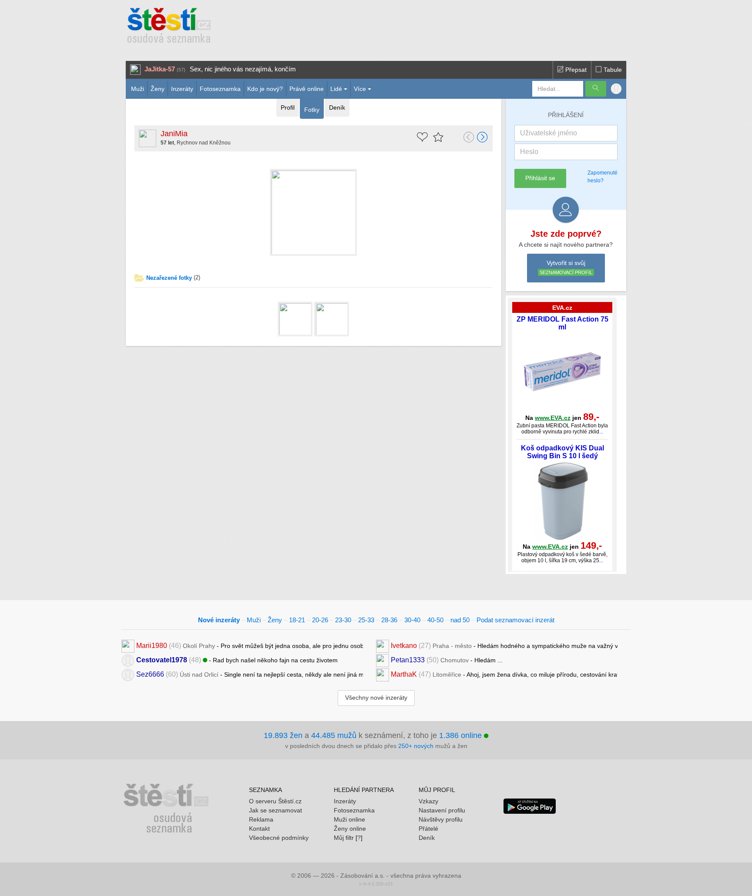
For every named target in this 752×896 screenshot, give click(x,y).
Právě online (306, 88)
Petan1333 (408, 660)
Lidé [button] (336, 88)
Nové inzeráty (219, 620)
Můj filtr (344, 837)
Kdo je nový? (265, 88)
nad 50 (460, 620)
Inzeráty (182, 88)
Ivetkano (404, 645)
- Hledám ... (447, 660)
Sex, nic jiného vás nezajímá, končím (243, 69)
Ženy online (350, 828)
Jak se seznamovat (275, 810)
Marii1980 (151, 645)
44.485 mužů (333, 735)
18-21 (297, 620)
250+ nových (415, 745)
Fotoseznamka (220, 88)
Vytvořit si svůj (566, 267)
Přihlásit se (540, 178)
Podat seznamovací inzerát (515, 620)
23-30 (343, 620)
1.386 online (461, 735)
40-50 (435, 620)
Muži (137, 88)
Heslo (529, 151)
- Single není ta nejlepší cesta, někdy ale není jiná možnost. (249, 674)
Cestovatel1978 (161, 660)
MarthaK (404, 674)
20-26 (320, 620)
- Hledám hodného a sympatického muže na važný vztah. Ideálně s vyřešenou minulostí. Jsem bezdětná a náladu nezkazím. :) (504, 645)
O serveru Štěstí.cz (275, 801)
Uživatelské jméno (548, 133)
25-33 (366, 620)
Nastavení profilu (442, 810)
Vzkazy (428, 801)
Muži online (349, 819)
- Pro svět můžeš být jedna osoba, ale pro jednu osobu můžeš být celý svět (249, 645)
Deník (337, 107)
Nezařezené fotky (169, 278)
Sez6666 (150, 674)
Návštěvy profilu (441, 819)
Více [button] (360, 88)
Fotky (311, 109)
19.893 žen (283, 735)
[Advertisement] (409, 26)
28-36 (389, 620)
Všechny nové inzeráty (376, 697)
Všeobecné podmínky (279, 837)
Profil (288, 107)
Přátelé (428, 828)
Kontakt (259, 828)
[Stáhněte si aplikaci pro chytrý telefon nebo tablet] (530, 805)
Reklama (261, 819)
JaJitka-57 (159, 69)
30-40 (412, 620)
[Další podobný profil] (482, 137)
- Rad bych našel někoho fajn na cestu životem (237, 660)
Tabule (612, 69)
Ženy (157, 88)
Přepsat (575, 69)
